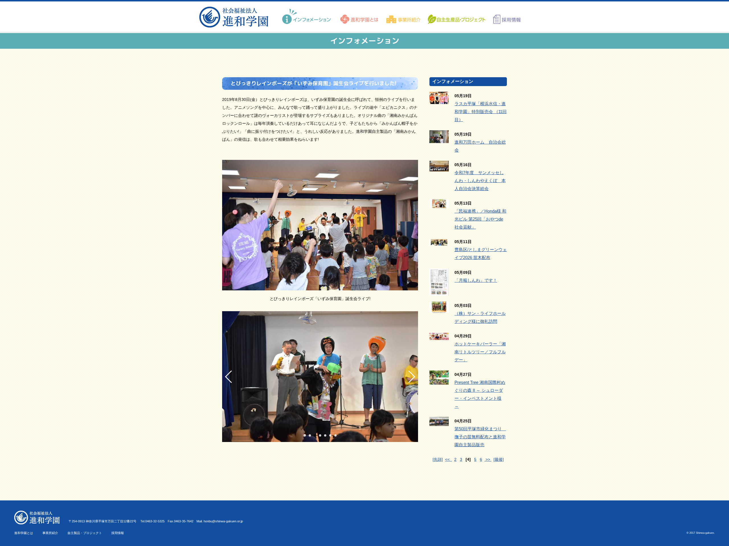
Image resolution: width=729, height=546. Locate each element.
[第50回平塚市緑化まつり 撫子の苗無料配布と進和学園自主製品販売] (439, 422)
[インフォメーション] (307, 16)
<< (448, 459)
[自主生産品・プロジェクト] (456, 16)
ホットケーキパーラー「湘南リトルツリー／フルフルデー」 (480, 351)
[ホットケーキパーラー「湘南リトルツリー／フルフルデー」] (439, 336)
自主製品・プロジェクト (84, 533)
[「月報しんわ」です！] (439, 292)
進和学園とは (23, 533)
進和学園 (235, 17)
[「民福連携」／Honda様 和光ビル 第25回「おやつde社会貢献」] (439, 204)
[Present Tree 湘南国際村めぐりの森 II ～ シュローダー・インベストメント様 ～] (439, 380)
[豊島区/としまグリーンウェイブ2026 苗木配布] (439, 241)
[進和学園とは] (359, 16)
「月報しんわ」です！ (475, 280)
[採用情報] (505, 16)
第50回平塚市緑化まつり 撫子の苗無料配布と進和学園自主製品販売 (480, 436)
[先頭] (438, 459)
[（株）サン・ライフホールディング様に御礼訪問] (439, 309)
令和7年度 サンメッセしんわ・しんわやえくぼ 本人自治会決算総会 (480, 180)
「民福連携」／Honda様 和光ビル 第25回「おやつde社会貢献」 (480, 219)
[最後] (498, 459)
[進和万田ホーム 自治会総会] (439, 139)
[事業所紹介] (403, 16)
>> (487, 459)
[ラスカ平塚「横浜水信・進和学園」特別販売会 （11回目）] (439, 100)
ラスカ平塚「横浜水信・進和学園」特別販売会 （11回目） (480, 111)
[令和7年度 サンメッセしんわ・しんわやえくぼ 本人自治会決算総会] (439, 167)
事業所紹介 (50, 533)
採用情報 (117, 533)
